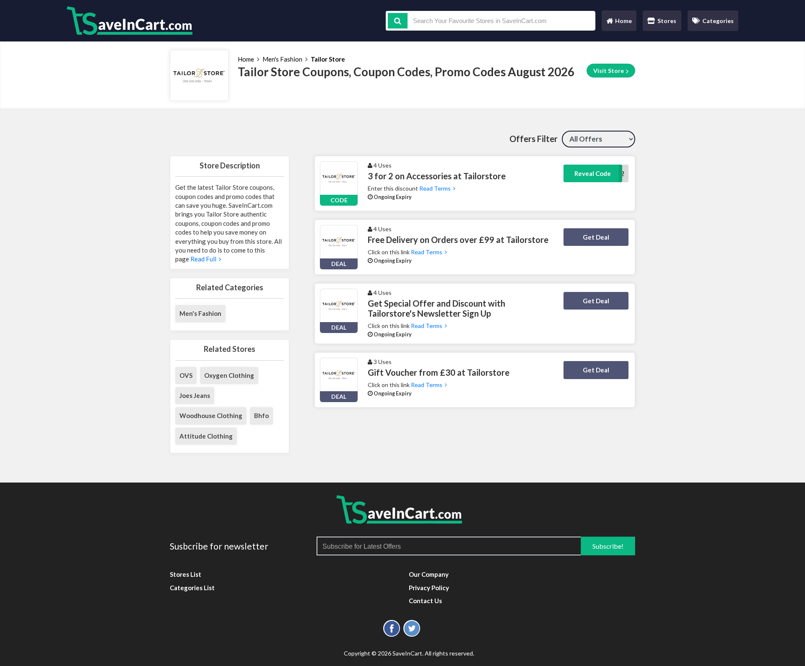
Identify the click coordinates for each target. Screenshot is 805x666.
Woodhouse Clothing (210, 415)
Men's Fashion (282, 59)
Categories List (192, 587)
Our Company (429, 574)
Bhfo (261, 415)
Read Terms (435, 188)
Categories (718, 20)
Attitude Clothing (206, 436)
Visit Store (609, 70)
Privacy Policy (429, 587)
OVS (185, 375)
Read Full (204, 259)
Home (619, 22)
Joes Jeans (194, 395)
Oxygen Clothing (229, 375)
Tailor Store (328, 59)
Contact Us (425, 600)
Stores (666, 20)
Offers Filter (533, 139)
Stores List (185, 574)
